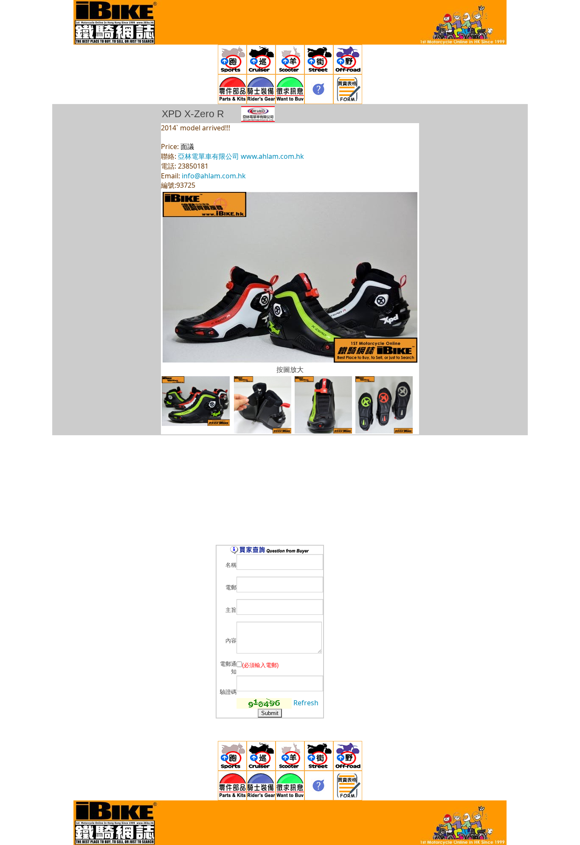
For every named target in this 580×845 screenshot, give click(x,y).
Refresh (305, 702)
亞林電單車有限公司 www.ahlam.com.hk (241, 156)
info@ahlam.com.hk (214, 175)
